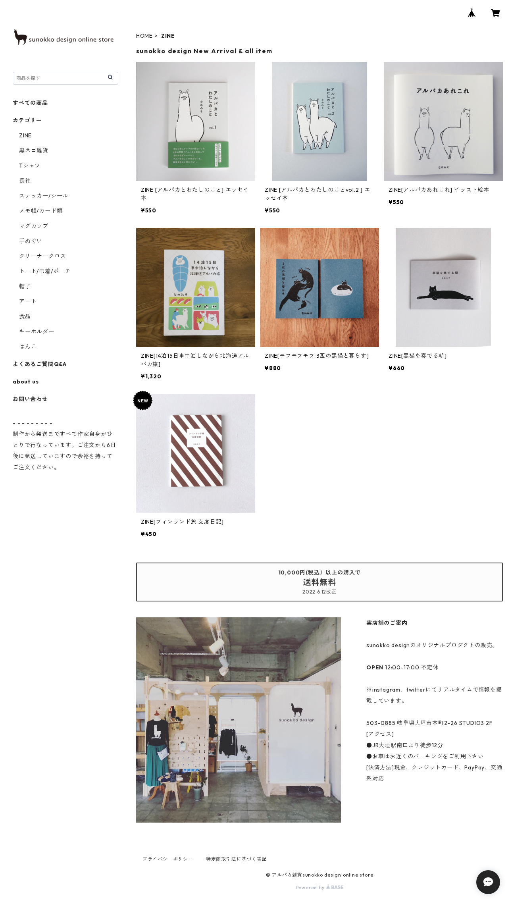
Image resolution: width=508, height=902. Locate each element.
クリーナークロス (42, 256)
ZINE (25, 135)
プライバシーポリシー (167, 859)
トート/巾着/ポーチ (45, 271)
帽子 (25, 286)
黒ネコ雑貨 (33, 150)
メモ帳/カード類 (40, 210)
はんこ (28, 346)
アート (28, 301)
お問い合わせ (30, 399)
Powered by (311, 887)
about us (25, 381)
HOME (144, 35)
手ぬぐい (30, 241)
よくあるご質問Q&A (40, 364)
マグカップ (33, 225)
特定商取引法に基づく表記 (236, 859)
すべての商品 (30, 102)
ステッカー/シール (43, 195)
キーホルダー (36, 331)
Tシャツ (29, 165)
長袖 (25, 180)
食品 (25, 316)
